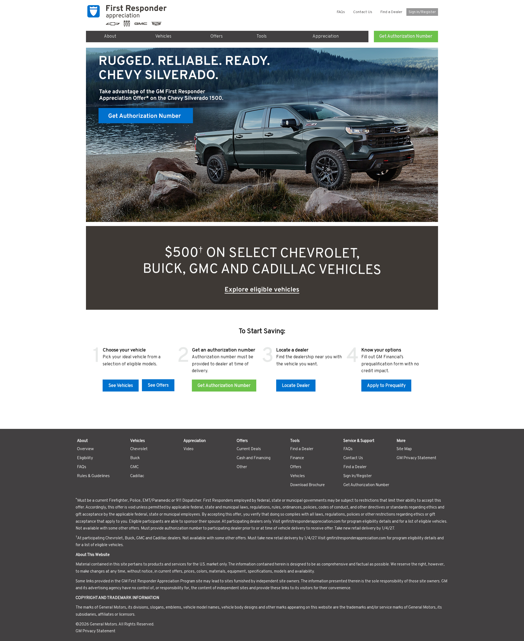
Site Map (404, 449)
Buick (135, 458)
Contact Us (362, 12)
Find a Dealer (391, 12)
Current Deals (249, 449)
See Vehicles (120, 386)
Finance (297, 458)
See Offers (158, 385)
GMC (134, 467)
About (110, 36)
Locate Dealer (296, 386)
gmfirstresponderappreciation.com (311, 521)
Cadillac (137, 476)
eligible (425, 521)
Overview (85, 449)
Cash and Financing (253, 458)
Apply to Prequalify (386, 386)
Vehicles (163, 36)
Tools (262, 36)
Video (188, 449)
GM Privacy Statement (416, 458)
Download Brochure (307, 485)
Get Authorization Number (405, 36)
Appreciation (325, 36)
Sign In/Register (422, 12)
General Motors (103, 624)
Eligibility (85, 458)
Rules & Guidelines (93, 476)
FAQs (341, 12)
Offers (216, 36)
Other (242, 467)
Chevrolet (139, 449)
